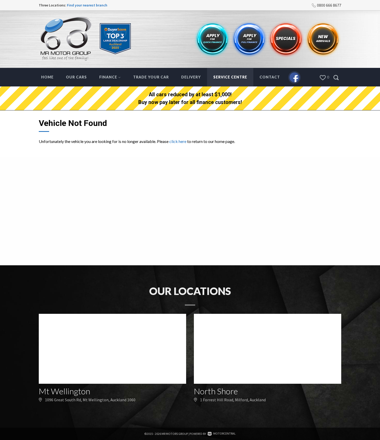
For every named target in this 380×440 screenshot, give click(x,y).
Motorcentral (224, 433)
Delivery (191, 77)
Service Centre (230, 77)
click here (177, 141)
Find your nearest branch (87, 5)
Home (47, 77)
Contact (270, 77)
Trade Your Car (151, 77)
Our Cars (76, 77)
